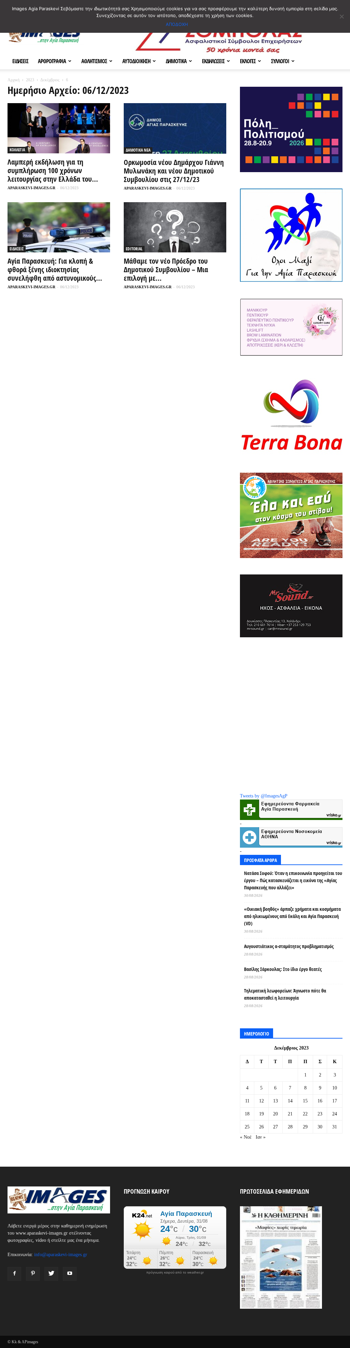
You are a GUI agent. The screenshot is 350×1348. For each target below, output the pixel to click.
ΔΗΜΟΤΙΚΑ (176, 61)
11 (247, 1100)
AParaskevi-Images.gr (31, 188)
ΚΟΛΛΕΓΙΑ (17, 150)
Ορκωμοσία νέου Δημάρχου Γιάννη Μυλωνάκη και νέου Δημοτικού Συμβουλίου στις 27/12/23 (174, 170)
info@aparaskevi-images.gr (60, 1254)
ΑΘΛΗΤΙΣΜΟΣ (94, 61)
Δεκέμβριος (49, 80)
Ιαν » (261, 1137)
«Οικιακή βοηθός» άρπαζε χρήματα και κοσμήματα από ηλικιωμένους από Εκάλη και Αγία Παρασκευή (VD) (292, 916)
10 (334, 1087)
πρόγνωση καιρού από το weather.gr (175, 1272)
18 (247, 1113)
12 (261, 1100)
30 (320, 1126)
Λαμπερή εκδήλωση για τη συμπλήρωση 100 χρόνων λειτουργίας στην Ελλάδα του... (53, 170)
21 (290, 1113)
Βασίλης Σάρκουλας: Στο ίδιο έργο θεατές (283, 969)
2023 (30, 80)
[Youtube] (70, 1274)
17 (334, 1100)
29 (305, 1126)
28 (290, 1126)
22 (305, 1113)
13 (275, 1100)
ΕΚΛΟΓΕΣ (248, 61)
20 (275, 1113)
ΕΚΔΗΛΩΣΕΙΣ (213, 61)
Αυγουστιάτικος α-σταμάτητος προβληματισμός (289, 946)
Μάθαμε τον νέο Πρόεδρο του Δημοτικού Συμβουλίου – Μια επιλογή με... (166, 269)
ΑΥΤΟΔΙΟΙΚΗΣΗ (136, 61)
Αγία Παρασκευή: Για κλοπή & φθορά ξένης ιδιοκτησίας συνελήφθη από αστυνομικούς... (55, 269)
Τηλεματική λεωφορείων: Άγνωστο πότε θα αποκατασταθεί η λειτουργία (285, 994)
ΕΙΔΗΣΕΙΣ (20, 61)
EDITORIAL (134, 249)
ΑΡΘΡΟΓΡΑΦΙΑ (52, 61)
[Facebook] (14, 1274)
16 (320, 1100)
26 (261, 1126)
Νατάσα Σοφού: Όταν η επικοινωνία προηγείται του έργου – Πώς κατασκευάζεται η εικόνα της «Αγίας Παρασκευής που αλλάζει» (293, 880)
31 (334, 1126)
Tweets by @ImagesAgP (263, 795)
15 (305, 1100)
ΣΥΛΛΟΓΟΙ (280, 61)
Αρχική (13, 80)
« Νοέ (246, 1137)
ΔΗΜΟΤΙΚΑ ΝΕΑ (138, 150)
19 (261, 1113)
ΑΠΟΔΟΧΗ (177, 24)
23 (320, 1113)
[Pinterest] (33, 1274)
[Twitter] (51, 1274)
